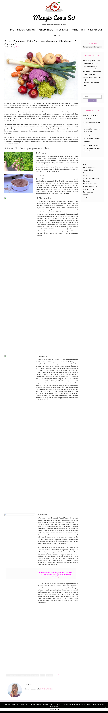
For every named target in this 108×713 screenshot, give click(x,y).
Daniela (17, 47)
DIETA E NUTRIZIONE (46, 689)
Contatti (56, 35)
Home (12, 30)
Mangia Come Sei (54, 17)
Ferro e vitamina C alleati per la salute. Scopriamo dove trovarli (91, 138)
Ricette (75, 30)
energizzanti (34, 675)
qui (59, 577)
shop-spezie (86, 181)
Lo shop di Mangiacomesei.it (92, 30)
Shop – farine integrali (89, 189)
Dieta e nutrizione (46, 30)
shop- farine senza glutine (90, 186)
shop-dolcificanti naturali (90, 184)
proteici (42, 675)
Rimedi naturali (62, 30)
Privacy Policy (54, 709)
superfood (49, 675)
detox (27, 675)
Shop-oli (85, 195)
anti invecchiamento (12, 675)
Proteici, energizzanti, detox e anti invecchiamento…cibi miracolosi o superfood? (91, 63)
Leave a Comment (58, 675)
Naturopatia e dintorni (26, 30)
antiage (22, 675)
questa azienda (50, 588)
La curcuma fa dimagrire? (90, 69)
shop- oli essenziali (88, 192)
